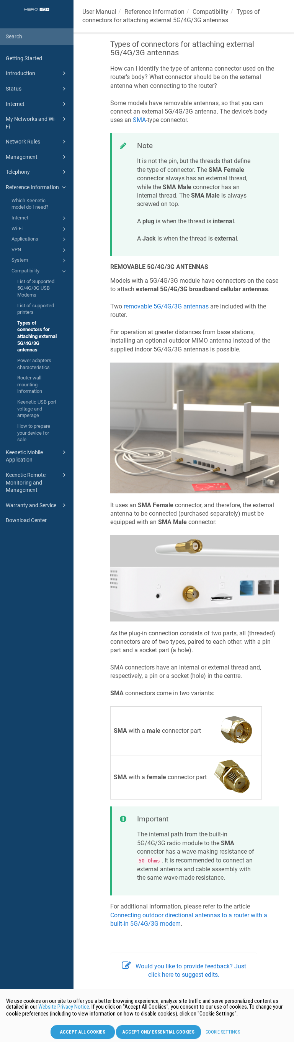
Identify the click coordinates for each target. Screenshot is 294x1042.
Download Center (26, 520)
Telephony (18, 172)
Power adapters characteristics (34, 364)
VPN (16, 249)
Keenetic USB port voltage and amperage (36, 408)
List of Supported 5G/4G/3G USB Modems (35, 288)
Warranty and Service (31, 505)
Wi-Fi (17, 228)
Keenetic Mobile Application (24, 456)
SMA (139, 120)
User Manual (99, 11)
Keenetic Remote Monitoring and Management (26, 482)
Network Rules (23, 141)
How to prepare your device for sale (33, 432)
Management (22, 157)
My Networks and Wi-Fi (31, 123)
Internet (15, 104)
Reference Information (32, 187)
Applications (24, 239)
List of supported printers (35, 309)
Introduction (20, 73)
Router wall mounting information (29, 384)
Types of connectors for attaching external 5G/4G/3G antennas (37, 336)
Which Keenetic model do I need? (29, 204)
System (19, 260)
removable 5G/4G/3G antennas (166, 306)
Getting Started (24, 58)
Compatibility (25, 271)
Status (13, 89)
